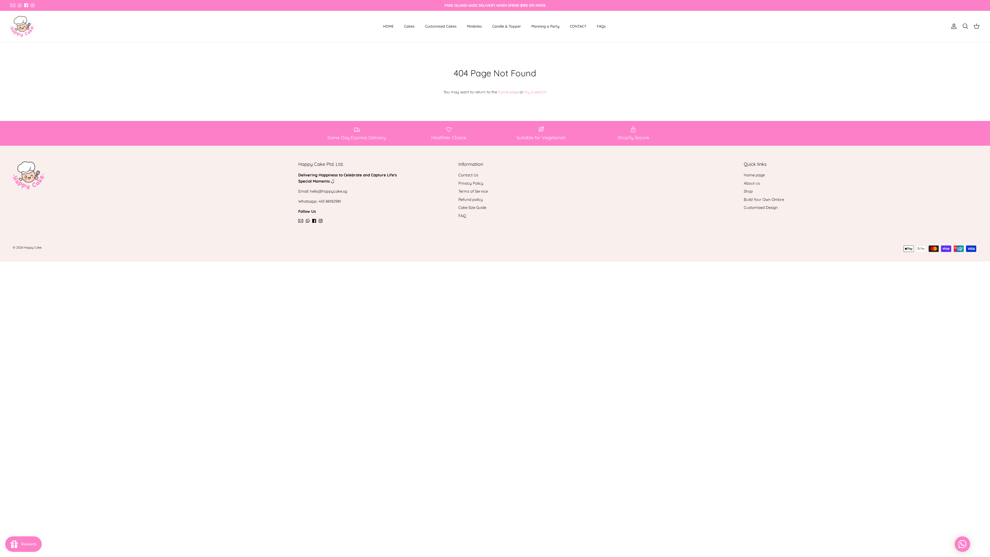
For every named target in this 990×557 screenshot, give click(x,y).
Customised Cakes (441, 26)
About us (752, 183)
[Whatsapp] (20, 5)
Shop (748, 191)
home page (508, 91)
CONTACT (578, 26)
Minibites (474, 26)
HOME (388, 26)
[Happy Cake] (22, 26)
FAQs (601, 26)
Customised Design (761, 207)
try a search (535, 91)
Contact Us (468, 175)
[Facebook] (26, 5)
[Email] (12, 5)
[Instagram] (33, 5)
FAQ (462, 215)
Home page (754, 175)
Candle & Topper (506, 26)
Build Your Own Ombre (764, 199)
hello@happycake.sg (328, 191)
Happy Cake (33, 247)
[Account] (953, 26)
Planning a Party (545, 26)
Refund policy (470, 199)
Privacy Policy (470, 183)
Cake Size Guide (472, 207)
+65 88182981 (329, 201)
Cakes (409, 26)
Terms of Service (473, 191)
